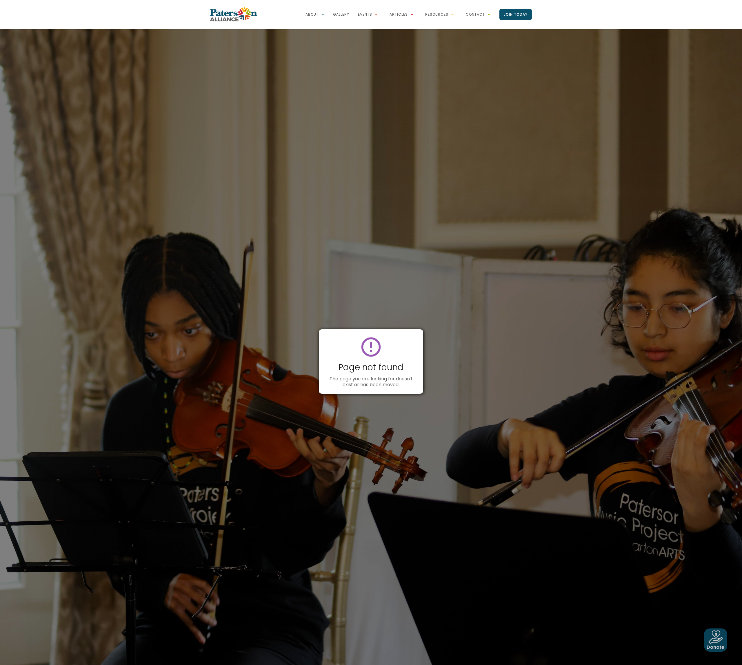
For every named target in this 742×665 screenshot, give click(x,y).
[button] (315, 14)
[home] (233, 14)
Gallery (341, 14)
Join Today (516, 14)
